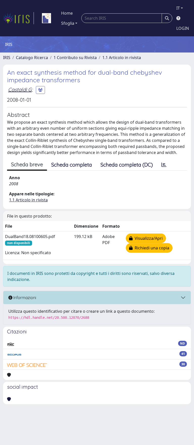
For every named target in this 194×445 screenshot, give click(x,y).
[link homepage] (18, 18)
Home (67, 13)
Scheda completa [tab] (71, 165)
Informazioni (24, 297)
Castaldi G (20, 89)
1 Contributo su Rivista (75, 57)
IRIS (6, 57)
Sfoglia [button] (67, 23)
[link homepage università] (46, 18)
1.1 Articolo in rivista (121, 57)
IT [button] (178, 8)
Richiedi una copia (151, 248)
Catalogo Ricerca (32, 57)
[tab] (164, 165)
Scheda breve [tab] (27, 164)
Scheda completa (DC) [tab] (127, 165)
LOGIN (182, 28)
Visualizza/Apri (148, 238)
